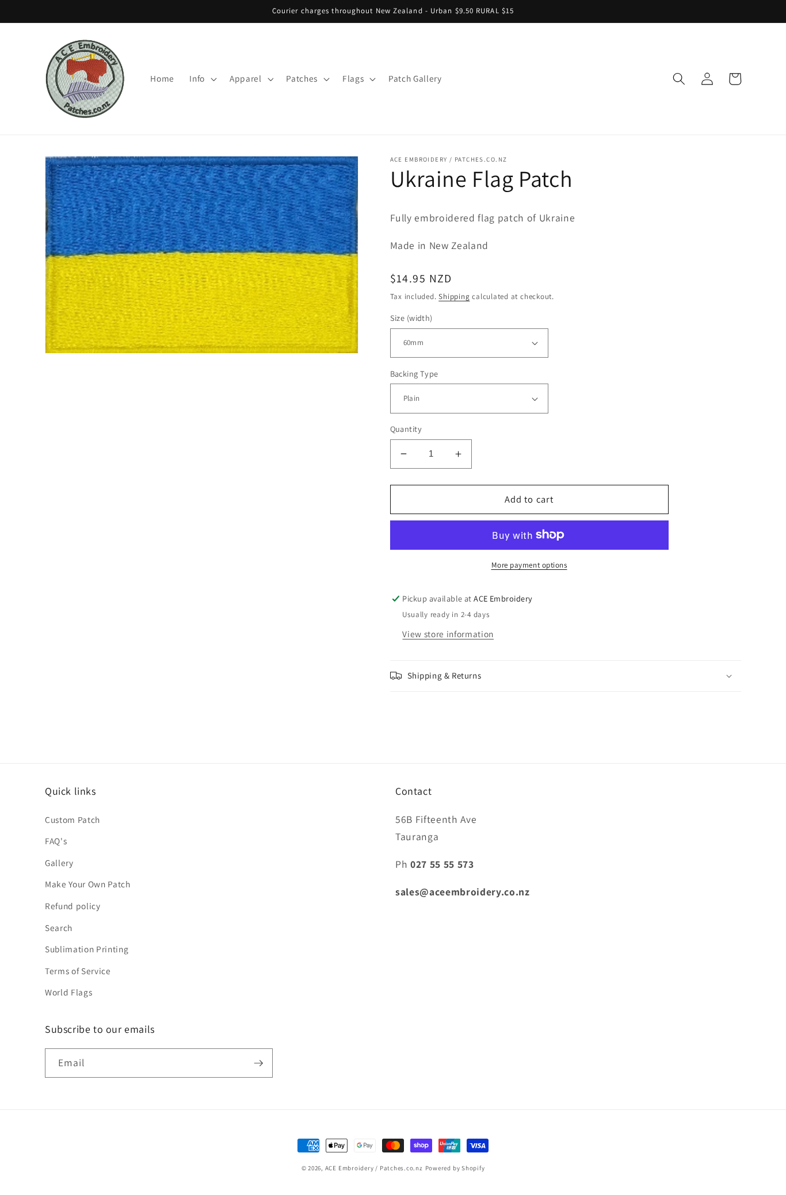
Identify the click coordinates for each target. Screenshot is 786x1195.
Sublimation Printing (86, 949)
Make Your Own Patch (88, 884)
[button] (202, 79)
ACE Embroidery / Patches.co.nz (374, 1168)
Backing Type (414, 373)
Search (59, 927)
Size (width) (411, 317)
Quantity (406, 428)
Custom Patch (72, 819)
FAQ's (56, 841)
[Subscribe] (258, 1063)
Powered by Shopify (455, 1168)
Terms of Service (78, 970)
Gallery (59, 862)
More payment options (529, 565)
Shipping (454, 296)
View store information (448, 633)
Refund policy (73, 905)
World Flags (68, 992)
